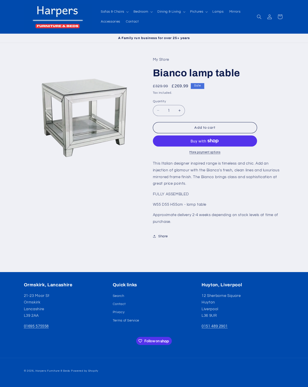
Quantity (159, 101)
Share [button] (163, 236)
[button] (114, 12)
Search (118, 296)
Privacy (118, 312)
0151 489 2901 (215, 326)
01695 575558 (36, 326)
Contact (119, 304)
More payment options (205, 152)
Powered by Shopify (84, 371)
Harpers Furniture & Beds (52, 371)
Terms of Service (126, 320)
